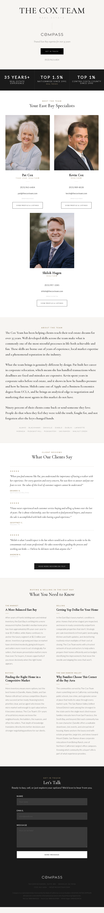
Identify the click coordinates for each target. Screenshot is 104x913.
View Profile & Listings (27, 205)
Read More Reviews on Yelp (52, 566)
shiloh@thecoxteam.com (52, 291)
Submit (52, 854)
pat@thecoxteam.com (27, 193)
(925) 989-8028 (76, 187)
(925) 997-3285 (52, 285)
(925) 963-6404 (52, 59)
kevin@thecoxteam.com (76, 193)
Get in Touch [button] (52, 51)
